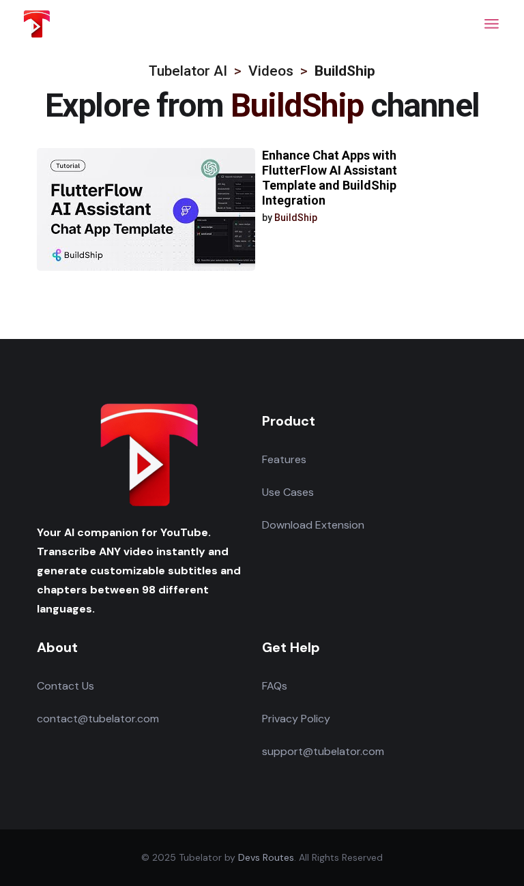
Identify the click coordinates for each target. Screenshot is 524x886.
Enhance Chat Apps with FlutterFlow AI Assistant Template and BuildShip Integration (329, 177)
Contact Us (65, 686)
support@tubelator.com (323, 751)
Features (284, 459)
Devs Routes (266, 857)
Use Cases (288, 492)
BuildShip (295, 217)
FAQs (274, 686)
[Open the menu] (491, 24)
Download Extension (313, 525)
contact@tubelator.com (98, 718)
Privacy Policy (296, 718)
